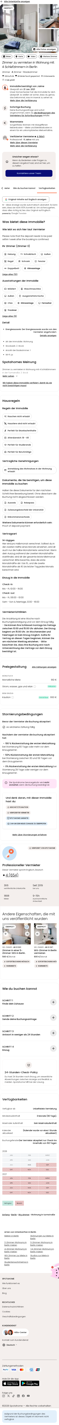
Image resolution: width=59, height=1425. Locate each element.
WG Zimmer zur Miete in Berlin (15, 1257)
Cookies (6, 1311)
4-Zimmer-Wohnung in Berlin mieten (15, 1250)
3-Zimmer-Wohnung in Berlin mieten (41, 1243)
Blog (4, 1293)
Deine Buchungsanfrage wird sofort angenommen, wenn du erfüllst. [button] (32, 113)
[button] (45, 49)
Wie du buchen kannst (24, 188)
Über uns (6, 1288)
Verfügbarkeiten (47, 188)
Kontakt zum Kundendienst (15, 1340)
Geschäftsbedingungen (14, 1316)
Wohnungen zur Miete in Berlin (42, 1237)
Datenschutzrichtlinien (13, 1306)
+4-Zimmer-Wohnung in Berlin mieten (42, 1250)
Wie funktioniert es (11, 1283)
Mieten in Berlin (11, 1235)
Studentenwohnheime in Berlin (16, 1263)
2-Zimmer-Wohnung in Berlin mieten (15, 1243)
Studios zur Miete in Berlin (39, 1257)
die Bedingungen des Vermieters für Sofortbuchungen (32, 114)
